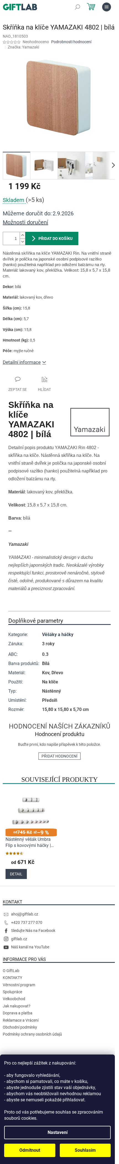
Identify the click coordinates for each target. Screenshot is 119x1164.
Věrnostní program (19, 985)
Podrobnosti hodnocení (71, 42)
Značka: (23, 47)
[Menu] (106, 7)
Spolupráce (12, 992)
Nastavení (58, 1132)
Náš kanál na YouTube (30, 947)
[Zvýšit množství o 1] (22, 235)
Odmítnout (29, 1150)
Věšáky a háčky (57, 634)
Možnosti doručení (25, 222)
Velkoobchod (14, 999)
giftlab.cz (19, 939)
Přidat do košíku (55, 238)
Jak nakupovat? (16, 1006)
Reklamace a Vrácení (20, 1020)
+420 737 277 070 (26, 922)
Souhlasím (85, 1150)
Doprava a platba (17, 1013)
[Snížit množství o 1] (22, 241)
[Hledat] (77, 7)
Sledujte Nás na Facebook (33, 930)
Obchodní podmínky (20, 1027)
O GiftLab (11, 970)
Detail (16, 874)
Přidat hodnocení (59, 756)
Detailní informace (22, 362)
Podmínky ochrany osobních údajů (32, 1034)
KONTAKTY (12, 977)
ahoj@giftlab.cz (24, 914)
